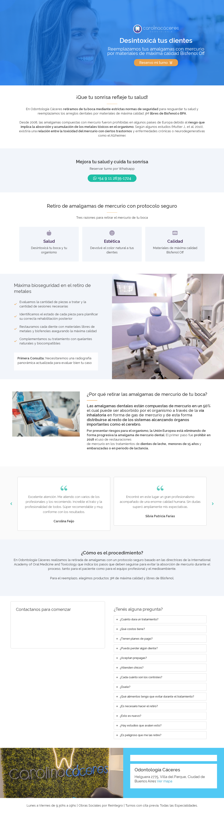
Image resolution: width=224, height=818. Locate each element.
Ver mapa (164, 781)
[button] (11, 503)
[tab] (160, 619)
